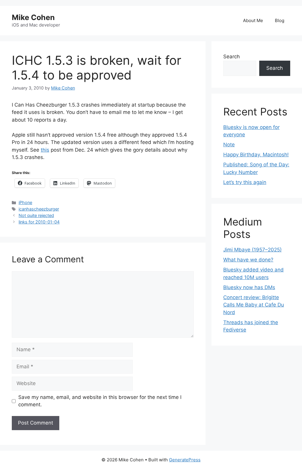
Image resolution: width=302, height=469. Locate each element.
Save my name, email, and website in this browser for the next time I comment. (99, 401)
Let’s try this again (244, 182)
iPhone (25, 202)
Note (229, 145)
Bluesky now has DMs (249, 287)
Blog (279, 20)
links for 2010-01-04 (39, 221)
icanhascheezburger (39, 208)
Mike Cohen (33, 17)
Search (231, 56)
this (45, 150)
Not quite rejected (36, 215)
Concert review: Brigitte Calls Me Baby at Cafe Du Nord (253, 304)
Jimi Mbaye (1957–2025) (252, 250)
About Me (253, 20)
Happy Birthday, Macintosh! (256, 155)
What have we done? (248, 260)
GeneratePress (185, 460)
